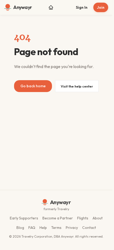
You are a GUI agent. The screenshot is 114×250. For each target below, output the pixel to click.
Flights (82, 218)
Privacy (72, 227)
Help (43, 227)
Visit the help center (77, 86)
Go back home (33, 86)
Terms (56, 227)
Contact (89, 227)
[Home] (51, 7)
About (98, 218)
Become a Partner (57, 218)
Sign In (81, 7)
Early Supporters (24, 218)
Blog (20, 227)
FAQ (31, 227)
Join (100, 7)
